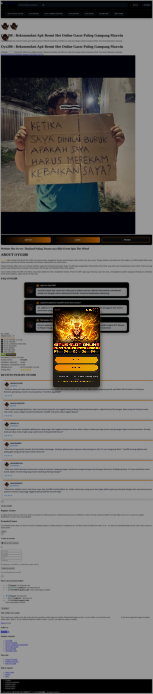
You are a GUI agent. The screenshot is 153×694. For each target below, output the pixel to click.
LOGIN (76, 360)
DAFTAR (76, 367)
